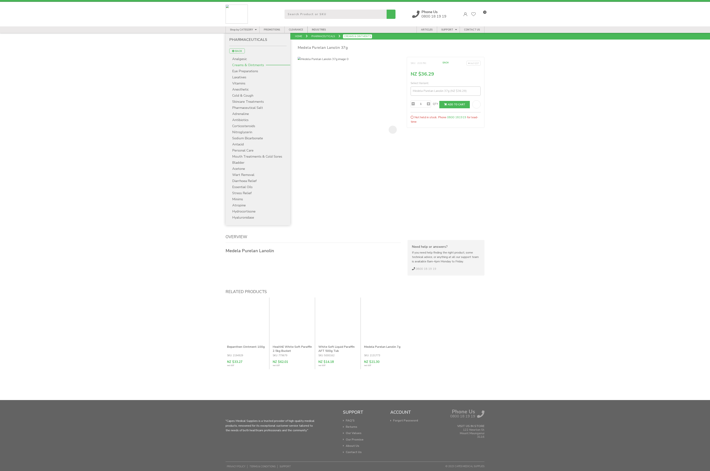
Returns (351, 427)
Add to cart (456, 104)
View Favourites (473, 14)
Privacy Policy (236, 466)
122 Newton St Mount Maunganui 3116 (472, 433)
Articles (427, 29)
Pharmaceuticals (323, 36)
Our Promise (355, 439)
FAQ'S (350, 420)
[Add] (428, 104)
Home (298, 36)
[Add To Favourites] (476, 104)
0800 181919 (456, 117)
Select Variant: (420, 83)
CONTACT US (472, 29)
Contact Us (354, 452)
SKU (413, 63)
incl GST (474, 63)
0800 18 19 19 (433, 14)
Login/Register (465, 14)
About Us (352, 446)
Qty (435, 104)
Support (447, 29)
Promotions (272, 29)
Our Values (353, 433)
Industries (319, 29)
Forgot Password (405, 420)
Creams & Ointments (357, 36)
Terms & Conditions (262, 466)
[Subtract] (413, 104)
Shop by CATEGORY (241, 29)
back (238, 51)
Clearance (296, 29)
